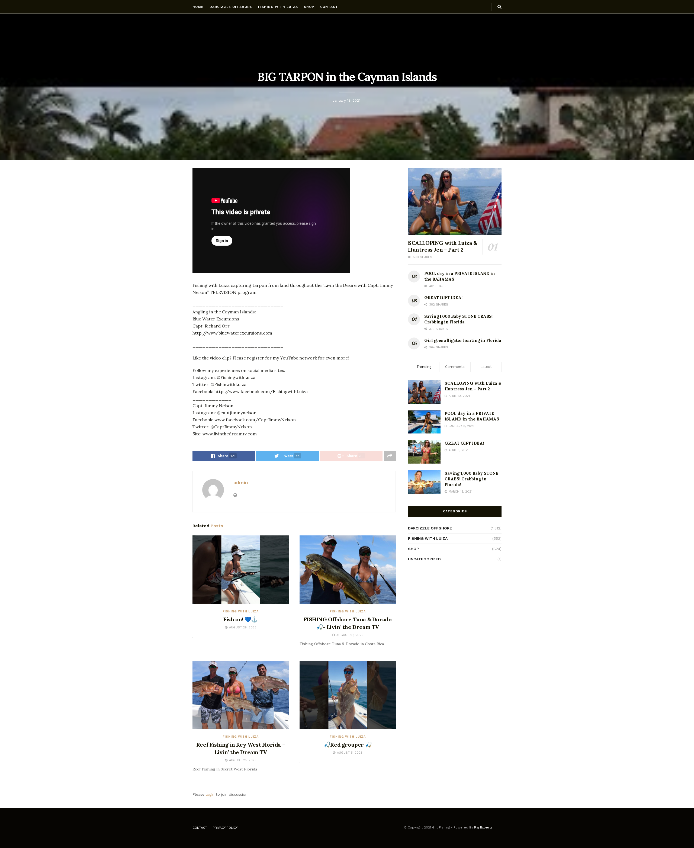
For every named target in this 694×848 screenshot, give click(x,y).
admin (240, 482)
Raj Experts (483, 827)
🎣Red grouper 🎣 (348, 744)
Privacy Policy (225, 828)
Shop (309, 7)
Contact (329, 7)
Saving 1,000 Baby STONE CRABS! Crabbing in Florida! (472, 479)
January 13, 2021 (346, 100)
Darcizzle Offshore (231, 7)
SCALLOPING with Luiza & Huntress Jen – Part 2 (442, 246)
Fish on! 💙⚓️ (240, 619)
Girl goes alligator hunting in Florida (462, 340)
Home (198, 7)
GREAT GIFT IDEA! (443, 297)
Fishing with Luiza (278, 7)
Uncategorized (424, 559)
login (210, 794)
